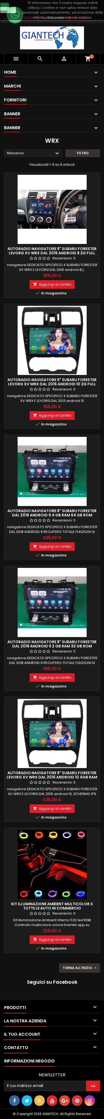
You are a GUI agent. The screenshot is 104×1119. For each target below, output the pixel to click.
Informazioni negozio (29, 1061)
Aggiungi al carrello (52, 284)
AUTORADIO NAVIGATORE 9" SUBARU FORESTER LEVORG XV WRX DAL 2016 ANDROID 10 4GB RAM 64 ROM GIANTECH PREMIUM (52, 777)
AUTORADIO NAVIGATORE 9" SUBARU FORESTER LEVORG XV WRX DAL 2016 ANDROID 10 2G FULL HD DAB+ (52, 384)
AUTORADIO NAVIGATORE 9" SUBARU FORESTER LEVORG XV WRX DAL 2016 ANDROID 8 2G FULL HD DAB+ (52, 253)
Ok (8, 10)
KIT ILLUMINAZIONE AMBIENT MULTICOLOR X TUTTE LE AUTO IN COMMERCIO (52, 906)
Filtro (83, 153)
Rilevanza (33, 153)
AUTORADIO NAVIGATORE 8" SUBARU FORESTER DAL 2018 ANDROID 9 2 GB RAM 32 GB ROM (52, 644)
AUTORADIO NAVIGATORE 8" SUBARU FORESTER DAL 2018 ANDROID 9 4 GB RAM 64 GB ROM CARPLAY (52, 515)
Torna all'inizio (80, 968)
